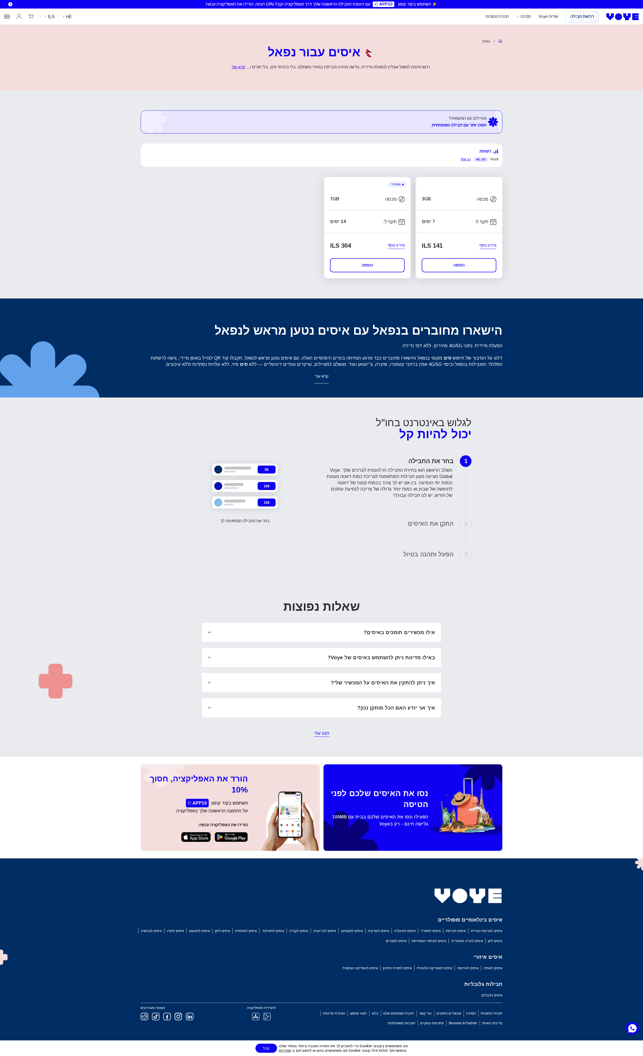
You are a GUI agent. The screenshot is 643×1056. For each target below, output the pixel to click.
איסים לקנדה (298, 931)
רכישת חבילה (582, 16)
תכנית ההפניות (497, 16)
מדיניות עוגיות (492, 1023)
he (69, 16)
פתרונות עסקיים (432, 1023)
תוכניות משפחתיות (401, 1023)
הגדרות (285, 1050)
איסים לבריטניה (324, 931)
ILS (51, 16)
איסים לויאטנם (199, 931)
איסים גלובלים (491, 995)
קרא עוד (238, 67)
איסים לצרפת (456, 931)
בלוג (375, 1013)
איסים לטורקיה (378, 931)
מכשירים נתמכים (449, 1013)
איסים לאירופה (468, 968)
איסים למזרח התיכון (397, 968)
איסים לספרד (431, 931)
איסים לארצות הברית (486, 931)
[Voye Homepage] (622, 16)
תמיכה (525, 16)
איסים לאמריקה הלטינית (434, 968)
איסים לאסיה (493, 968)
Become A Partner (463, 1023)
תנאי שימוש (358, 1013)
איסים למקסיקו (352, 931)
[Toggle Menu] (7, 16)
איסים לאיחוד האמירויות (429, 941)
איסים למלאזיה (246, 931)
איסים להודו (175, 931)
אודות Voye (548, 16)
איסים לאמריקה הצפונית (360, 968)
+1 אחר (465, 159)
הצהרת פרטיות (334, 1013)
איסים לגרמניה (151, 931)
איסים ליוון (495, 941)
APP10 (385, 4)
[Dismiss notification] (7, 4)
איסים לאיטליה (405, 931)
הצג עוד (321, 733)
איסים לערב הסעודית (467, 941)
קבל (266, 1048)
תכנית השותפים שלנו (398, 1013)
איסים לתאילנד (273, 931)
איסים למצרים (396, 941)
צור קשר (425, 1013)
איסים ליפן (222, 931)
